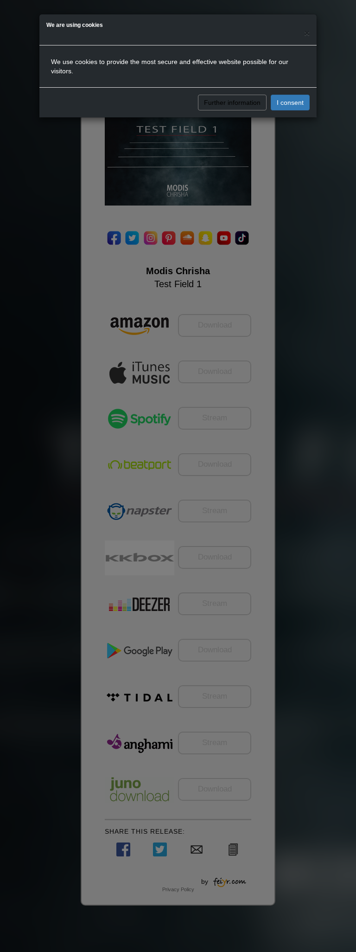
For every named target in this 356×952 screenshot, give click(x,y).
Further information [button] (232, 102)
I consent (290, 102)
